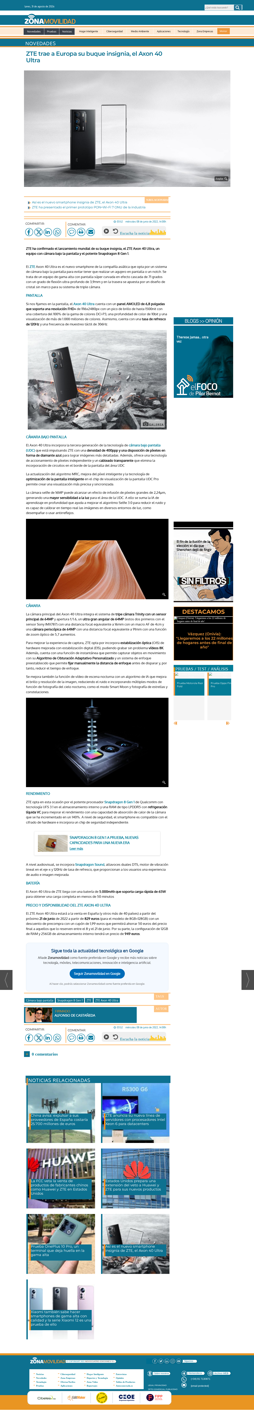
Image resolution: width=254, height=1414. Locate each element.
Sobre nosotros (161, 1373)
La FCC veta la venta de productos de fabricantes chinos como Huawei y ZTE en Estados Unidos (59, 1187)
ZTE (32, 266)
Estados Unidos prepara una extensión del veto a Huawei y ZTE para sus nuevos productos (133, 1185)
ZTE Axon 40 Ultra (106, 1000)
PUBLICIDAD (171, 1389)
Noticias (67, 31)
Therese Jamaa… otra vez (192, 339)
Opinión (120, 1378)
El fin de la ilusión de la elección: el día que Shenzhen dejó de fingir (194, 545)
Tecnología (183, 31)
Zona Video (92, 1382)
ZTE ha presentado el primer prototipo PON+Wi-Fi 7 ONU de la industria (88, 207)
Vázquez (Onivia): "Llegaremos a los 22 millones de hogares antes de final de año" (204, 640)
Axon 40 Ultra (83, 304)
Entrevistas (121, 1374)
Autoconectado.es (124, 1386)
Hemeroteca (195, 1373)
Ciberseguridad (114, 31)
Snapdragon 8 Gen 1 (119, 802)
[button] (238, 7)
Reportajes (92, 1386)
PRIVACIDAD (160, 1385)
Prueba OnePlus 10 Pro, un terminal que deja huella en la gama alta (58, 1250)
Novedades (34, 31)
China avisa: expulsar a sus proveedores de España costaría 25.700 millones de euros (59, 1119)
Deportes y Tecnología (97, 1378)
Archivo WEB (221, 1373)
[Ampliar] (128, 181)
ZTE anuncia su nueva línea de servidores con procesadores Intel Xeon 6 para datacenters (135, 1119)
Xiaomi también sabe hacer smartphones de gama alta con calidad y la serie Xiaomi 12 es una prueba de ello (61, 1318)
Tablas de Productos (125, 1382)
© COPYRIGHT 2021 (75, 1361)
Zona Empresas (205, 31)
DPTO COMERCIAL (156, 1389)
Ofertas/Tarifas (68, 1382)
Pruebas (51, 31)
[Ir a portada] (126, 18)
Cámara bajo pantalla (39, 1000)
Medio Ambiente (140, 31)
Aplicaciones (164, 31)
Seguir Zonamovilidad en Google (97, 974)
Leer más (76, 848)
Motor (223, 31)
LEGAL (151, 1385)
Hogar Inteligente (88, 31)
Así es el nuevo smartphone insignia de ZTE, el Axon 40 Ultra (79, 202)
